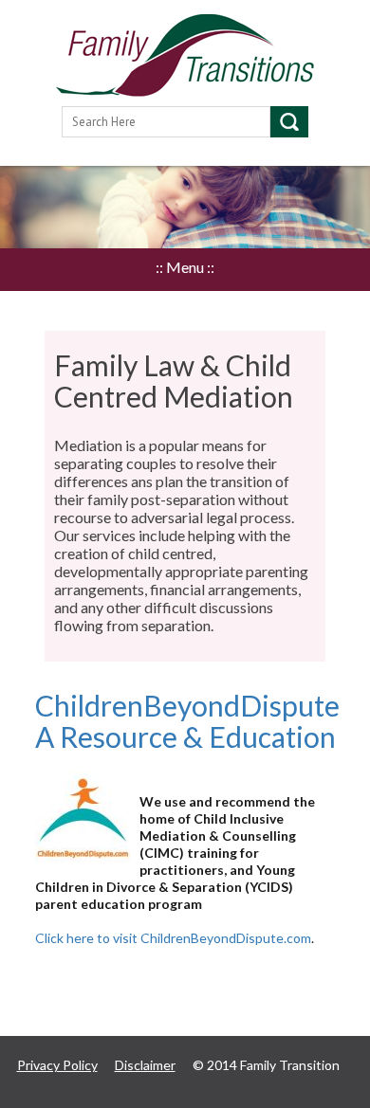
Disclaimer (145, 1065)
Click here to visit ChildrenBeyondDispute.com (173, 938)
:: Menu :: (185, 267)
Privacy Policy (57, 1065)
